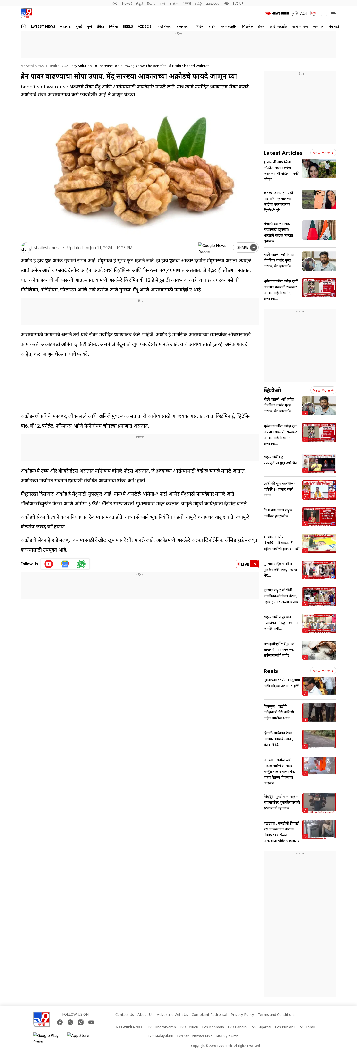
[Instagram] (81, 1022)
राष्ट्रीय (213, 26)
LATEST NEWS (43, 26)
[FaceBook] (60, 1022)
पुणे (89, 26)
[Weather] (296, 13)
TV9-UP (238, 3)
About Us (145, 1014)
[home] (23, 26)
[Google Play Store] (48, 1038)
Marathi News (32, 65)
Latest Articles (283, 152)
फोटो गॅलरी (164, 26)
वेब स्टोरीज (336, 26)
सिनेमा (113, 26)
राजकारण (184, 26)
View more (321, 152)
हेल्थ (261, 26)
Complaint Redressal (209, 1014)
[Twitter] (70, 1022)
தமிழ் (198, 3)
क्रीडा (100, 26)
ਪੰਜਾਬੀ (187, 3)
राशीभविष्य (300, 26)
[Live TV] (312, 13)
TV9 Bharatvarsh (161, 1026)
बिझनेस (247, 26)
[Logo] (26, 13)
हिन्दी (115, 3)
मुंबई (79, 26)
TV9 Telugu (188, 1026)
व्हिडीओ (272, 390)
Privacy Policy (242, 1014)
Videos (145, 26)
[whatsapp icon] (81, 564)
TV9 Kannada (212, 1026)
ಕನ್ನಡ (139, 3)
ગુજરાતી (174, 3)
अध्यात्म (318, 26)
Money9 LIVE (227, 1035)
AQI (303, 13)
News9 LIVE (202, 1035)
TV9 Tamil (306, 1026)
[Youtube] (91, 1022)
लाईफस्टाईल (279, 26)
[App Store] (82, 1038)
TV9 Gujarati (260, 1026)
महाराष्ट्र (65, 26)
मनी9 (225, 3)
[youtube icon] (49, 564)
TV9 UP (182, 1035)
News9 (127, 3)
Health (54, 65)
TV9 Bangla (236, 1026)
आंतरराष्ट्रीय (229, 26)
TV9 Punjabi (284, 1026)
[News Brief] (277, 13)
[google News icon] (65, 564)
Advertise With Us (172, 1014)
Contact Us (124, 1014)
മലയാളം (212, 3)
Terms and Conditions (276, 1014)
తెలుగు (151, 3)
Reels (128, 26)
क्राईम (200, 26)
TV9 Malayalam (160, 1035)
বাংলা (162, 3)
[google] (214, 247)
